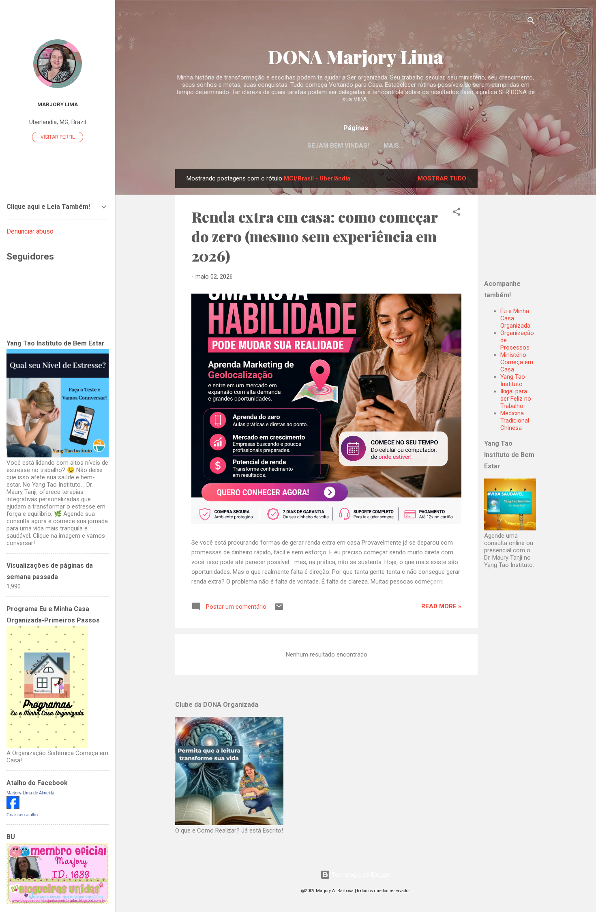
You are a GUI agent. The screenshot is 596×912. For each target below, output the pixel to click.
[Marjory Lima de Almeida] (12, 807)
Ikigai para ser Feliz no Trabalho (515, 399)
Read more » (441, 606)
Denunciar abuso (30, 231)
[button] (456, 213)
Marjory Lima (57, 104)
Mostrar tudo (442, 178)
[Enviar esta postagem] (279, 609)
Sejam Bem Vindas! (338, 145)
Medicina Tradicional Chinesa (514, 420)
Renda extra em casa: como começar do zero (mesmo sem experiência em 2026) (314, 236)
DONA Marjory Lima (355, 57)
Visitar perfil (58, 137)
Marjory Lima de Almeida (30, 792)
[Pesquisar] (531, 22)
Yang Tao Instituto (512, 380)
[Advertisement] (534, 219)
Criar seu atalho (22, 814)
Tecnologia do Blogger (360, 874)
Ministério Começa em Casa (516, 362)
